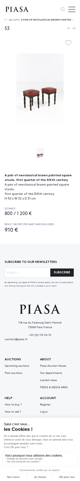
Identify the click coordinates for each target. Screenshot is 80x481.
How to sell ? (13, 411)
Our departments (51, 373)
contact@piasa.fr (16, 339)
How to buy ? (13, 404)
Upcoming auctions (17, 365)
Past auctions (13, 373)
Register (45, 404)
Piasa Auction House (53, 365)
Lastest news (48, 380)
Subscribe (62, 272)
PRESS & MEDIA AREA (54, 387)
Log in (44, 411)
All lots (14, 19)
